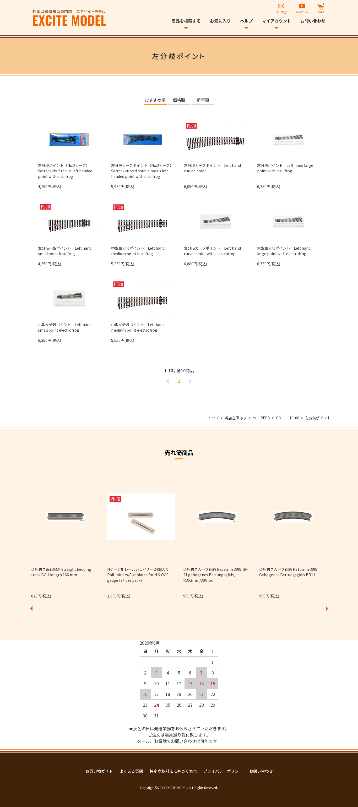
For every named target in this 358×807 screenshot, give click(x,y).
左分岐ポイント (318, 417)
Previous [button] (31, 609)
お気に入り (220, 21)
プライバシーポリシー (223, 771)
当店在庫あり (236, 417)
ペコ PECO (261, 417)
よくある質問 (131, 771)
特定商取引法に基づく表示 (173, 771)
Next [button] (327, 609)
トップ (213, 417)
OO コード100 (287, 417)
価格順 (179, 100)
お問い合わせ (313, 21)
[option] (65, 534)
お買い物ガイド (99, 771)
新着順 (203, 100)
